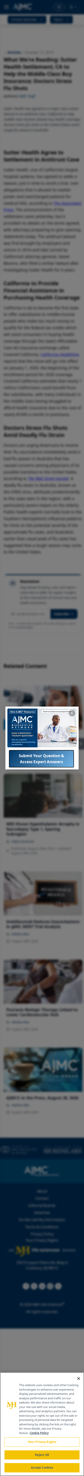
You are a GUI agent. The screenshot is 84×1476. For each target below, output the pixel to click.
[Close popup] (72, 713)
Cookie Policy (39, 1433)
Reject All (42, 1455)
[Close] (79, 1378)
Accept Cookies (42, 1468)
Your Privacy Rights (42, 1442)
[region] (42, 1424)
